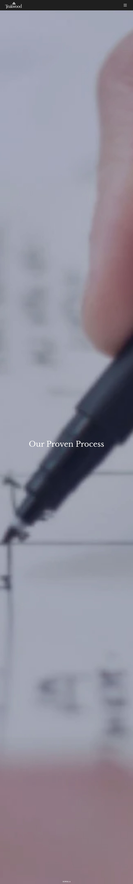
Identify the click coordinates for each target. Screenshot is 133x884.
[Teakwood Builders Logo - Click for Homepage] (13, 5)
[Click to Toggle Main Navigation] (125, 5)
